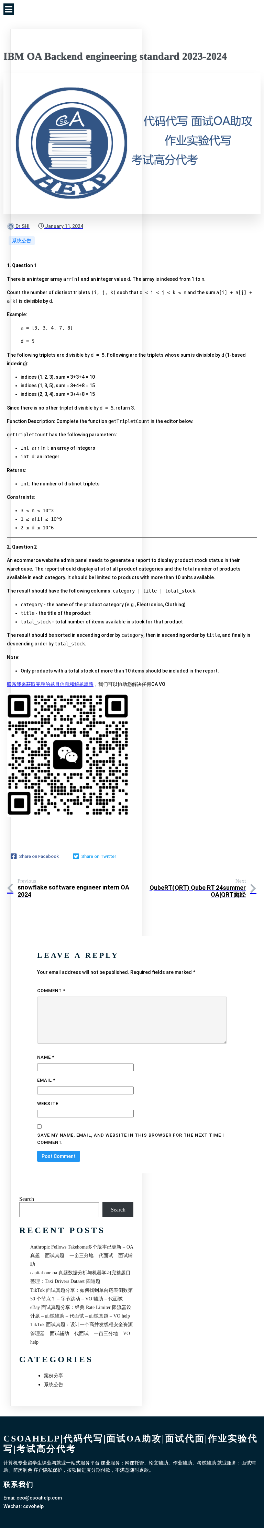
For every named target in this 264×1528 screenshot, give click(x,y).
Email (46, 1080)
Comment (51, 990)
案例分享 (53, 1375)
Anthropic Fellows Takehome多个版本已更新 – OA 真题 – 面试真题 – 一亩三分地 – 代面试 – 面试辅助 (81, 1255)
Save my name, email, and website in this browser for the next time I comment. (130, 1139)
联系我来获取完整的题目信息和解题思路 (50, 684)
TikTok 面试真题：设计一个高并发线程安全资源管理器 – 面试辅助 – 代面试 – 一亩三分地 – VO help (81, 1333)
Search (26, 1199)
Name (46, 1057)
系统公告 (21, 240)
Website (47, 1103)
